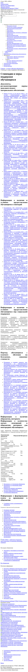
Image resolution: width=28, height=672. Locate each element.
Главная (3, 68)
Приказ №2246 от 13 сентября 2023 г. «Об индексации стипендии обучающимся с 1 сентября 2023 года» (15, 213)
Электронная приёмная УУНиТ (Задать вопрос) (14, 601)
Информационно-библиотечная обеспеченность (15, 54)
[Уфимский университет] (8, 604)
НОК (2, 2)
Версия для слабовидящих (8, 5)
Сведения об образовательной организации (15, 650)
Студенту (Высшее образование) (14, 68)
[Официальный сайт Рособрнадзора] (10, 633)
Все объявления (5, 563)
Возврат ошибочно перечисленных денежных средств (13, 554)
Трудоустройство (8, 660)
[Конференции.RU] (6, 619)
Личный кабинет (5, 7)
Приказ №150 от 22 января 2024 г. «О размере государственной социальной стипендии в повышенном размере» (15, 296)
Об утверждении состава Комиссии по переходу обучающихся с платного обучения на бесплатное (15, 376)
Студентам (6, 659)
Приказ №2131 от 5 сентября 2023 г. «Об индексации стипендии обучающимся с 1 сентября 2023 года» (15, 222)
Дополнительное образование (11, 63)
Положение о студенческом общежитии (14, 484)
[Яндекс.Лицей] (5, 618)
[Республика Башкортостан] (8, 615)
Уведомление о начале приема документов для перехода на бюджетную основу (15, 380)
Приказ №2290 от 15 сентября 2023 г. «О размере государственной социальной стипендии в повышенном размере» (15, 218)
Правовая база (7, 64)
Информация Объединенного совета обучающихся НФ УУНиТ (13, 557)
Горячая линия (4, 4)
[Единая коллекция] (6, 639)
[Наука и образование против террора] (11, 629)
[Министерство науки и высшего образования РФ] (14, 611)
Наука (7, 52)
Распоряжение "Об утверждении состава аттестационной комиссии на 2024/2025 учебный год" (15, 209)
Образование (8, 51)
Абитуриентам (8, 657)
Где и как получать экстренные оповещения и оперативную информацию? (15, 559)
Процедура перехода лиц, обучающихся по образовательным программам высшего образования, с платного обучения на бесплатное (15, 371)
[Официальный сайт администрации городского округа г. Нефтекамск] (14, 613)
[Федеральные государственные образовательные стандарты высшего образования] (14, 632)
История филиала (8, 66)
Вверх (2, 663)
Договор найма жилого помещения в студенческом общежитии (13, 491)
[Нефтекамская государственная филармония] (13, 616)
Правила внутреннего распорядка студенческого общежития (13, 489)
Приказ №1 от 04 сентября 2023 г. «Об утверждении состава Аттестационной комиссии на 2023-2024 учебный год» (15, 263)
